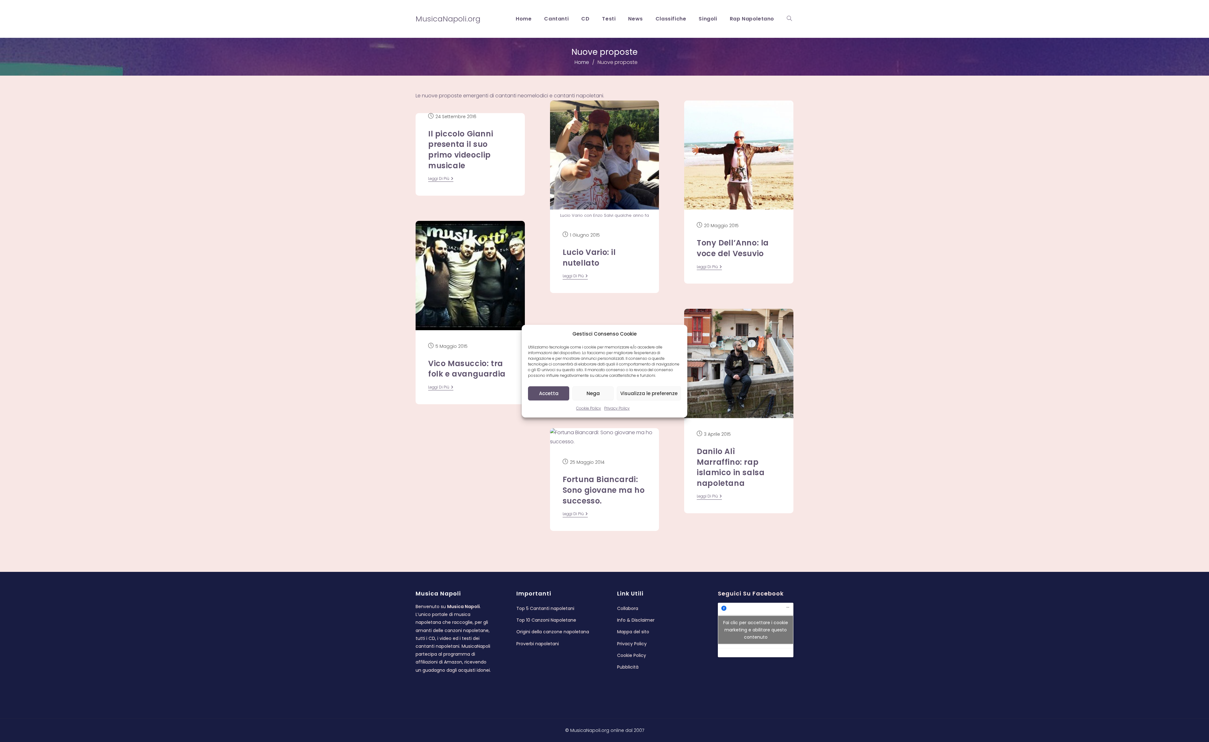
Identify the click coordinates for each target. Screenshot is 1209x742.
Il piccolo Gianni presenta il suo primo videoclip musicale (460, 150)
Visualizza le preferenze (649, 393)
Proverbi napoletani (537, 644)
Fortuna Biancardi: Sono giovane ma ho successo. (604, 490)
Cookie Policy (588, 408)
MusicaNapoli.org (448, 19)
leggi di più (440, 179)
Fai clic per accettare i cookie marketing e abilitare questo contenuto (755, 629)
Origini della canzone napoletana (552, 632)
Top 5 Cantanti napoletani (545, 608)
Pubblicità (628, 667)
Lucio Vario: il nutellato (589, 257)
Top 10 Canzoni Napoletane (546, 620)
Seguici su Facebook (751, 593)
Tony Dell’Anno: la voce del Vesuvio (733, 248)
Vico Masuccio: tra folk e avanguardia (467, 368)
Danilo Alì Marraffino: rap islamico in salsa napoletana (730, 467)
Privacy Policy (617, 408)
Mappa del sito (633, 632)
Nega (593, 393)
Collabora (627, 608)
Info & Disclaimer (636, 620)
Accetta (549, 393)
